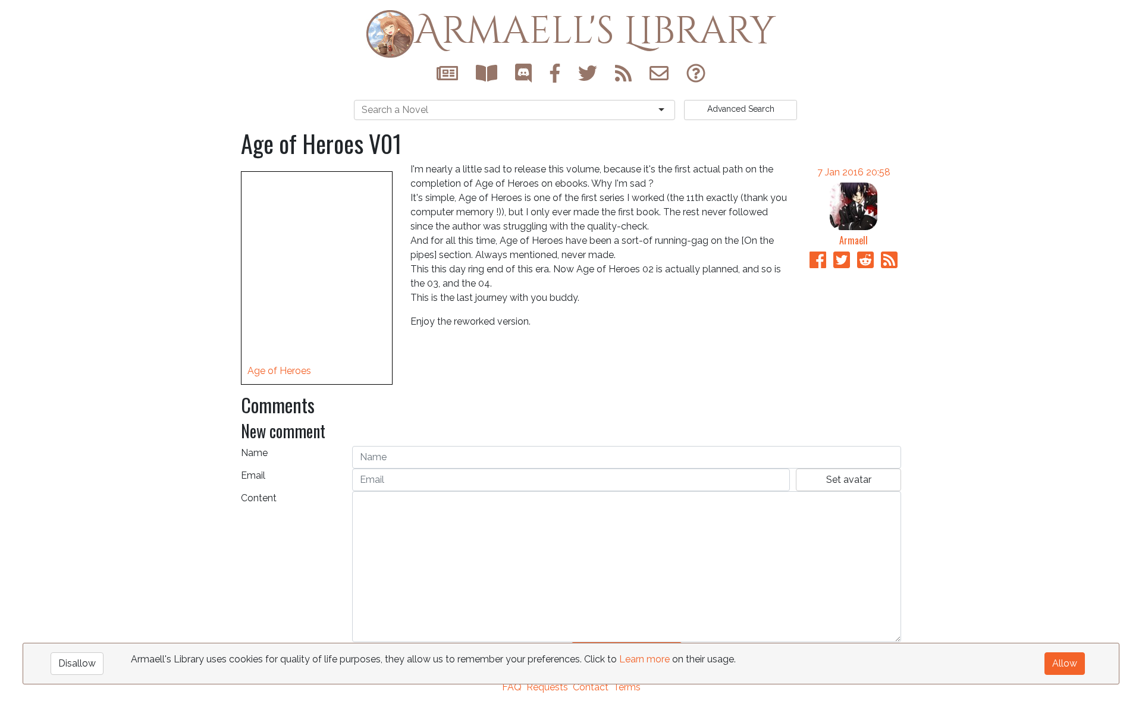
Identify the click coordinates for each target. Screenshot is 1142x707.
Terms (627, 687)
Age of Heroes (279, 370)
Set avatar (848, 479)
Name (254, 452)
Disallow (77, 663)
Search (740, 109)
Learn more (644, 659)
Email (253, 475)
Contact (590, 687)
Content (259, 498)
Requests (547, 687)
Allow (1064, 663)
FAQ (512, 687)
